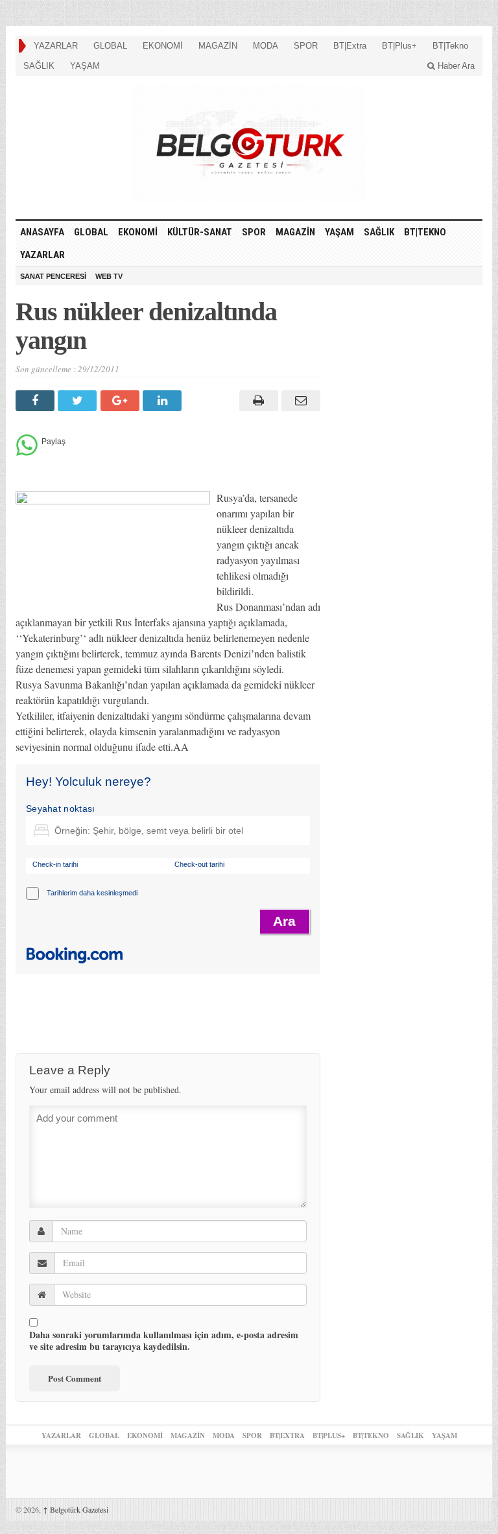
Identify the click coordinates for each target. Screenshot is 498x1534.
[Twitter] (79, 400)
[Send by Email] (299, 400)
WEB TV (109, 276)
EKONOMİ (163, 46)
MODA (265, 46)
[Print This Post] (256, 400)
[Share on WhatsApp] (27, 452)
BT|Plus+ (399, 46)
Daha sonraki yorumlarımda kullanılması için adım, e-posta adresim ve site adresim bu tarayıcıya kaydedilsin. (163, 1340)
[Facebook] (37, 400)
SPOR (306, 46)
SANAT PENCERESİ (53, 276)
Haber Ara (455, 66)
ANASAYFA (42, 232)
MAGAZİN (217, 46)
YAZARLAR (56, 46)
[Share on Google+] (122, 400)
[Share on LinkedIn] (164, 400)
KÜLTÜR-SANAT (199, 232)
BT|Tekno (450, 46)
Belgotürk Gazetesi (75, 1509)
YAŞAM (85, 66)
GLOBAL (110, 46)
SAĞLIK (38, 66)
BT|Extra (349, 46)
